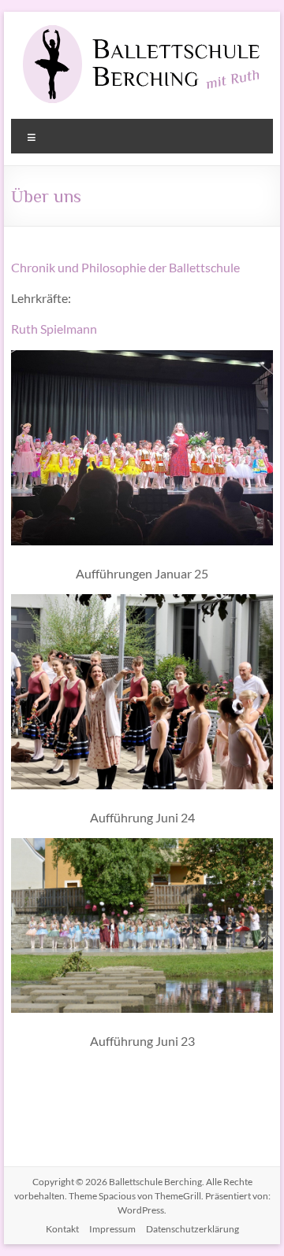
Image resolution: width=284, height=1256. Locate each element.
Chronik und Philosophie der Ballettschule (125, 267)
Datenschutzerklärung (192, 1229)
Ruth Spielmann (54, 328)
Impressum (112, 1229)
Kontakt (62, 1229)
